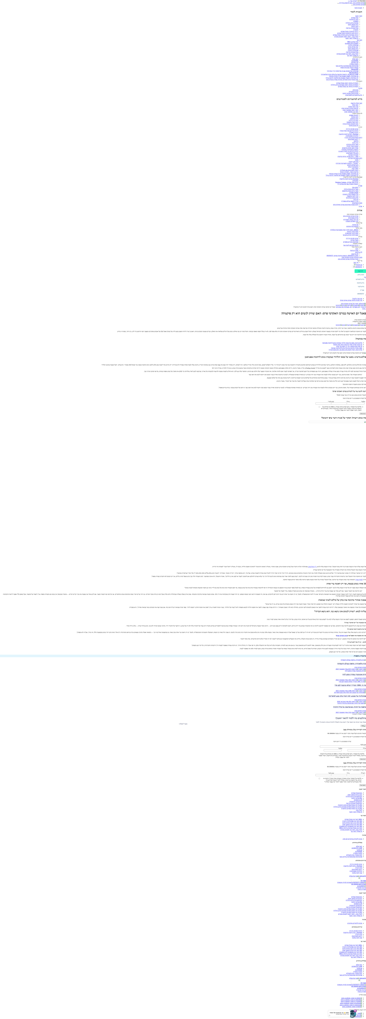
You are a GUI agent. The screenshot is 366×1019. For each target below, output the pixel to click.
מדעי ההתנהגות (353, 19)
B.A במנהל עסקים (356, 793)
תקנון (356, 249)
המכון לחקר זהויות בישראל (350, 235)
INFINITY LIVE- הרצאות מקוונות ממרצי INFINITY (342, 255)
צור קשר (355, 262)
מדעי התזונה (354, 26)
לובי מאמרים (356, 307)
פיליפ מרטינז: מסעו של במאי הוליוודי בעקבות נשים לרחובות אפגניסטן (342, 343)
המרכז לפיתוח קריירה (352, 129)
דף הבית (363, 307)
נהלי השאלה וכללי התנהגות (350, 194)
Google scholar (353, 192)
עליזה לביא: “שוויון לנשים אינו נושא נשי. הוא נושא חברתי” (345, 349)
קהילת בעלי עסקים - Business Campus (346, 182)
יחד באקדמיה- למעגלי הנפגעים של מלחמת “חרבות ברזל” (342, 78)
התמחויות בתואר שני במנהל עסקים (348, 86)
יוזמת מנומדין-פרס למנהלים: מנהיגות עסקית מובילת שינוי (342, 79)
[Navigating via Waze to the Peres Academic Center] (360, 1013)
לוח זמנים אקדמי (353, 125)
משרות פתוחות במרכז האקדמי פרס (352, 257)
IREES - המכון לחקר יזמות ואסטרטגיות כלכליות (344, 230)
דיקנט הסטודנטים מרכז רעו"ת (353, 137)
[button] (360, 271)
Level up (359, 850)
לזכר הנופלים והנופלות (352, 221)
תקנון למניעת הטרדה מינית (350, 124)
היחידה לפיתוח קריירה (355, 931)
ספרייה (360, 185)
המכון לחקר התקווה (352, 231)
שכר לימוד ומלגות (353, 106)
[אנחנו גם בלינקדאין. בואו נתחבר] (339, 305)
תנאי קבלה (355, 105)
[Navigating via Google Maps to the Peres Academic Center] (358, 1016)
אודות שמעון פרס (353, 218)
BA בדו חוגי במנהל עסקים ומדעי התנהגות (350, 805)
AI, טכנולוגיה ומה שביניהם (344, 307)
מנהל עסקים (354, 17)
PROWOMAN (353, 72)
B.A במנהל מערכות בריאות (354, 803)
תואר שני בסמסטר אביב (351, 112)
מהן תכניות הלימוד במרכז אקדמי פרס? (351, 300)
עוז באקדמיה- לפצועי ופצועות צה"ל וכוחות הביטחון (343, 76)
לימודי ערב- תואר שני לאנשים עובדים (347, 54)
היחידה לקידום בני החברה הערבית (348, 151)
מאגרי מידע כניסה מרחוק (351, 189)
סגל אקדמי (355, 224)
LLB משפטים (358, 800)
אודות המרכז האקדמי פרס (350, 216)
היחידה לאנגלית (353, 132)
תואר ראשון (358, 16)
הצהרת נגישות (354, 250)
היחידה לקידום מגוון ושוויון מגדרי (349, 130)
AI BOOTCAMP (357, 848)
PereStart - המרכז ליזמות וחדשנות (348, 134)
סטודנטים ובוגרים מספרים (350, 242)
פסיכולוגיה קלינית (353, 45)
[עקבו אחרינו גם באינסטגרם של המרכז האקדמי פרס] (356, 305)
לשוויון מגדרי (359, 579)
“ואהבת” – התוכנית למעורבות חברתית (347, 163)
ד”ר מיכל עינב (312, 566)
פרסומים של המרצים (352, 226)
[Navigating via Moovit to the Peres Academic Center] (359, 1015)
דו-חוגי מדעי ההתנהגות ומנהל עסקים (347, 33)
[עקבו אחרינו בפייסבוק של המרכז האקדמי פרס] (363, 305)
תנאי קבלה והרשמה (356, 103)
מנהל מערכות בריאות (352, 28)
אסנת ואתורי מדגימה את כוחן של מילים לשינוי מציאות (346, 348)
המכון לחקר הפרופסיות (351, 233)
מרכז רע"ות (358, 867)
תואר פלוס (355, 59)
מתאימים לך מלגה (353, 167)
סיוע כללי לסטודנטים (352, 153)
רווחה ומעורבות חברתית (355, 158)
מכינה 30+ (355, 90)
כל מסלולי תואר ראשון (351, 38)
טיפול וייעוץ (355, 168)
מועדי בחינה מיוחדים (352, 144)
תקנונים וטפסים (353, 115)
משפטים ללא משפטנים (351, 43)
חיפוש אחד (355, 187)
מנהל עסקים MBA (352, 42)
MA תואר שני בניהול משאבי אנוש (352, 824)
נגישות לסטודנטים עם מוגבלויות (349, 170)
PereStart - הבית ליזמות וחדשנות (352, 932)
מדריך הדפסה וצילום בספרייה (349, 201)
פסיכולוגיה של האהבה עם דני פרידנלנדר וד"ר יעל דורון (342, 71)
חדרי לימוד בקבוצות (352, 196)
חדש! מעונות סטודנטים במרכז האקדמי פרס (345, 204)
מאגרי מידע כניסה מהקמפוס (350, 191)
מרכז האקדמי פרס (342, 635)
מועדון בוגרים (354, 240)
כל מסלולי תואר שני (352, 55)
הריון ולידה (355, 142)
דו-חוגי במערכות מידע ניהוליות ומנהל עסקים (345, 35)
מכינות (360, 88)
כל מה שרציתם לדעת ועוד (350, 245)
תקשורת (355, 29)
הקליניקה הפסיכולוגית (352, 136)
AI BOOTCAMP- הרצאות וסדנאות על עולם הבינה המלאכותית (339, 74)
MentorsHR (354, 69)
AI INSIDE (354, 60)
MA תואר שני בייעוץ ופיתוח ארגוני (352, 823)
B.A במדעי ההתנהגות (355, 801)
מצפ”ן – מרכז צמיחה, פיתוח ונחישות (348, 156)
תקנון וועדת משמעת (352, 122)
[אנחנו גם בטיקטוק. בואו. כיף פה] (350, 305)
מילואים (356, 141)
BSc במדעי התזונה (356, 798)
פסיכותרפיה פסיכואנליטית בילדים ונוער (347, 66)
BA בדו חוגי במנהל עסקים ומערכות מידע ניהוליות (347, 807)
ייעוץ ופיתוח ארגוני (353, 47)
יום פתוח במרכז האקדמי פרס (350, 108)
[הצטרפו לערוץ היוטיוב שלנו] (344, 305)
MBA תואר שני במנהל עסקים (353, 819)
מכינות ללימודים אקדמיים (354, 923)
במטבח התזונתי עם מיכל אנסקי (349, 67)
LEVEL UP (354, 62)
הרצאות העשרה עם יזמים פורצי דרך (347, 184)
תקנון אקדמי (354, 117)
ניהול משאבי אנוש (353, 24)
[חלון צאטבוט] (336, 992)
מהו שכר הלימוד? (357, 298)
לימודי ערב (359, 810)
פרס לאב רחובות (353, 161)
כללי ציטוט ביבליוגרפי (352, 198)
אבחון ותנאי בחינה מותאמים (350, 148)
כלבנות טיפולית (354, 64)
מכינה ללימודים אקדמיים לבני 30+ (352, 839)
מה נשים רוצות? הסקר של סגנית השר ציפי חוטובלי (347, 344)
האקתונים (355, 180)
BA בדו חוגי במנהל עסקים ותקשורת (351, 808)
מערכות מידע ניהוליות (352, 23)
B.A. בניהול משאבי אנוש (355, 794)
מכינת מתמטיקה (353, 91)
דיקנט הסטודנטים (353, 139)
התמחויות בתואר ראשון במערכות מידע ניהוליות (344, 84)
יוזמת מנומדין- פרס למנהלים (354, 855)
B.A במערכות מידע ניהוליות (354, 796)
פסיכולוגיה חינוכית (353, 50)
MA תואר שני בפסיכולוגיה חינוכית (352, 821)
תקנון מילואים (354, 118)
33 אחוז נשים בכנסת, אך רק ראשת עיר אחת (349, 346)
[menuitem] (181, 50)
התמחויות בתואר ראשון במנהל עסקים (347, 83)
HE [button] (365, 277)
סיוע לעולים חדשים (352, 165)
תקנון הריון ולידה (353, 120)
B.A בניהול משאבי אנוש (355, 898)
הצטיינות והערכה (353, 155)
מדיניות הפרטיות (361, 887)
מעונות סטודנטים (357, 203)
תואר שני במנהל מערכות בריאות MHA (350, 828)
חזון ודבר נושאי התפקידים (350, 219)
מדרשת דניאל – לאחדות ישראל (349, 172)
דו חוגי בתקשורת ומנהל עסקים (349, 31)
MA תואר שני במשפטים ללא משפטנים (350, 826)
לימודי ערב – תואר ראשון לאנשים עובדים (346, 36)
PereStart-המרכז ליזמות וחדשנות (349, 179)
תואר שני (359, 40)
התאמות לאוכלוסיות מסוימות (350, 149)
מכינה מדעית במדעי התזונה (350, 93)
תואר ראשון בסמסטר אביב (350, 110)
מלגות (356, 160)
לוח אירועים (358, 252)
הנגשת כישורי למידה (352, 146)
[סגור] (363, 726)
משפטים (355, 21)
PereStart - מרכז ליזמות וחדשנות (353, 866)
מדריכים (356, 199)
